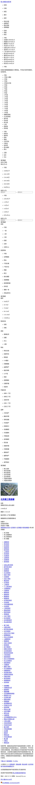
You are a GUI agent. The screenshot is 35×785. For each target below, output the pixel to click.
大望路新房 (7, 588)
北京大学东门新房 (9, 633)
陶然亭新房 (7, 612)
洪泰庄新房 (7, 676)
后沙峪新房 (7, 618)
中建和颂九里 (8, 687)
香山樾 (6, 738)
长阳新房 (6, 569)
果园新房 (6, 596)
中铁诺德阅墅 (8, 729)
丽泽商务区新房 (8, 653)
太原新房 (6, 557)
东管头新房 (7, 627)
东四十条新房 (8, 643)
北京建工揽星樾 (7, 499)
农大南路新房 (8, 668)
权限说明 (12, 764)
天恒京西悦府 (8, 723)
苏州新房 (6, 554)
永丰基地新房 (8, 620)
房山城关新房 (8, 622)
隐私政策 (18, 764)
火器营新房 (7, 639)
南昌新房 (6, 548)
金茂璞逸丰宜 (8, 703)
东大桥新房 (7, 573)
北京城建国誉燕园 (9, 693)
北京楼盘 (19, 527)
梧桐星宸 (6, 701)
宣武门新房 (7, 575)
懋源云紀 (6, 735)
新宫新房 (6, 645)
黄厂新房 (6, 625)
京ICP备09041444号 (6, 779)
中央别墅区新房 (8, 604)
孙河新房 (6, 582)
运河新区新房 (8, 600)
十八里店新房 (8, 586)
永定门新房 (7, 578)
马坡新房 (6, 590)
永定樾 (6, 731)
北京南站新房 (8, 651)
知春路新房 (7, 670)
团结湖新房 (7, 662)
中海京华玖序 (8, 725)
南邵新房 (6, 571)
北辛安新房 (7, 631)
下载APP (3, 761)
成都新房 (6, 542)
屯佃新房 (6, 664)
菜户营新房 (7, 647)
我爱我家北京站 (5, 527)
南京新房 (6, 550)
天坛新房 (6, 602)
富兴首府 (6, 727)
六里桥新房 (7, 608)
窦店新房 (6, 580)
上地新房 (6, 584)
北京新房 (13, 527)
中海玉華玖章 (8, 737)
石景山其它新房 (8, 565)
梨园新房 (6, 598)
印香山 (6, 740)
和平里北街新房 (8, 629)
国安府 (6, 733)
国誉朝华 (6, 689)
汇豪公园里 (7, 721)
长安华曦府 (7, 711)
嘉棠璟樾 (6, 691)
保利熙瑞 (6, 707)
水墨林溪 (6, 715)
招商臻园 (6, 685)
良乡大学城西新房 (9, 658)
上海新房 (6, 552)
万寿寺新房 (7, 655)
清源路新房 (7, 680)
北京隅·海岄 (7, 697)
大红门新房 (7, 616)
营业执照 (24, 764)
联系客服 (9, 761)
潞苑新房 (6, 594)
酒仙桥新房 (7, 610)
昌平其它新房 (8, 567)
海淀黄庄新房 (8, 672)
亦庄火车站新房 (8, 637)
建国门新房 (7, 666)
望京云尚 (6, 713)
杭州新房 (6, 546)
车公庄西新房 (8, 660)
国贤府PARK (7, 695)
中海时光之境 (8, 705)
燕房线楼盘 (25, 527)
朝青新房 (6, 592)
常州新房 (6, 544)
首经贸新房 (7, 657)
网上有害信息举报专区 (19, 773)
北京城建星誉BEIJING (10, 717)
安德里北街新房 (8, 674)
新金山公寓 (7, 709)
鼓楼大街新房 (8, 649)
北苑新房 (6, 576)
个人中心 (15, 761)
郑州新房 (6, 561)
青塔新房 (6, 614)
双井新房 (6, 682)
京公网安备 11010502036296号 (11, 783)
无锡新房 (6, 559)
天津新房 (6, 555)
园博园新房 (7, 635)
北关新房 (6, 606)
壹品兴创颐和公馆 (9, 719)
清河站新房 (7, 678)
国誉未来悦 (7, 699)
